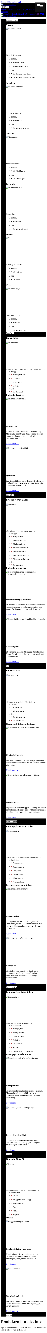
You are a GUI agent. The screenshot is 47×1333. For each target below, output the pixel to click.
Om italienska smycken (21, 128)
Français (24, 9)
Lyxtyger (16, 386)
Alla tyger (16, 322)
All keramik (17, 221)
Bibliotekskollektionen (21, 555)
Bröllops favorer (18, 1033)
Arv (7, 666)
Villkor (15, 1211)
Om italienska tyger (20, 330)
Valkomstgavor (18, 878)
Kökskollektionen (19, 544)
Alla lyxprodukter (19, 375)
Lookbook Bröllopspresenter (23, 1051)
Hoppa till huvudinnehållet (11, 2)
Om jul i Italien (18, 721)
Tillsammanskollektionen (21, 559)
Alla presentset (18, 536)
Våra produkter (12, 20)
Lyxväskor (16, 378)
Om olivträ (16, 280)
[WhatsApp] (6, 14)
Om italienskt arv (19, 717)
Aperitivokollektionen (20, 548)
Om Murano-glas (19, 179)
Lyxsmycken (17, 382)
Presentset (10, 495)
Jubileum (16, 1047)
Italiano (31, 9)
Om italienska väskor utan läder (24, 78)
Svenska (4, 12)
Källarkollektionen (19, 551)
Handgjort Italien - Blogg (22, 1200)
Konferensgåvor (18, 867)
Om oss (9, 1154)
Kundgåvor (17, 871)
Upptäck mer (12, 444)
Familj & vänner (18, 1036)
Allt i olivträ (17, 272)
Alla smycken (17, 120)
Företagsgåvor (11, 821)
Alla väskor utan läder (20, 66)
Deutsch (11, 9)
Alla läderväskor (18, 62)
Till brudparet (17, 1044)
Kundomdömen (18, 1203)
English (4, 9)
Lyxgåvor (10, 333)
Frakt (14, 1207)
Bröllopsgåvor (11, 987)
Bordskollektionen (19, 540)
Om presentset (18, 565)
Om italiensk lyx (18, 392)
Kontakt (9, 1315)
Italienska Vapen (18, 711)
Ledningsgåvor (18, 874)
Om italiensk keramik (20, 229)
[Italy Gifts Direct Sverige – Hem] (8, 4)
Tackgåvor (16, 1040)
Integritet (16, 1215)
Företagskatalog (18, 882)
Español (18, 9)
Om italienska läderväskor (22, 74)
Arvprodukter (17, 707)
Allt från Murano (19, 171)
